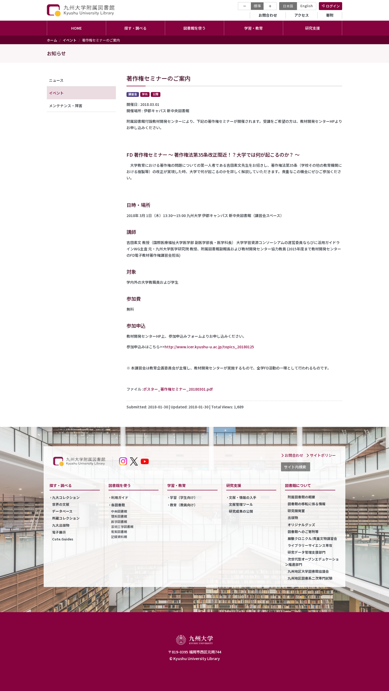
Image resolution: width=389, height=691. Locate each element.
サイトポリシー (322, 455)
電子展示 (59, 532)
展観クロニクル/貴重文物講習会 (312, 538)
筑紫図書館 (119, 531)
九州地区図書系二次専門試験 (310, 578)
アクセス (301, 15)
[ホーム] (81, 10)
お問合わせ (268, 15)
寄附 (329, 15)
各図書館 (118, 504)
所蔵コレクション (66, 518)
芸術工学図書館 (122, 526)
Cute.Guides (62, 538)
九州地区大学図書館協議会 (308, 571)
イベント (69, 40)
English (306, 5)
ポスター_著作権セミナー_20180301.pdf (177, 389)
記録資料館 (119, 536)
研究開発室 (296, 510)
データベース (62, 511)
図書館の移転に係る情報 (306, 503)
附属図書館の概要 (301, 496)
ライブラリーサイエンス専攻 (310, 545)
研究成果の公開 (241, 511)
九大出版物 (60, 525)
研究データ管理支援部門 (306, 552)
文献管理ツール (241, 504)
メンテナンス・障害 (65, 105)
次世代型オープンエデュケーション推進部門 (312, 562)
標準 (257, 5)
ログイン (333, 5)
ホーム (52, 40)
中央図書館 (119, 511)
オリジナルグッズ (301, 524)
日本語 (288, 5)
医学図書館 (119, 521)
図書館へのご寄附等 (303, 531)
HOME (76, 28)
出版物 (293, 517)
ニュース (56, 80)
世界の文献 (60, 504)
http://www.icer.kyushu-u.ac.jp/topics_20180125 (209, 346)
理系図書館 (119, 516)
